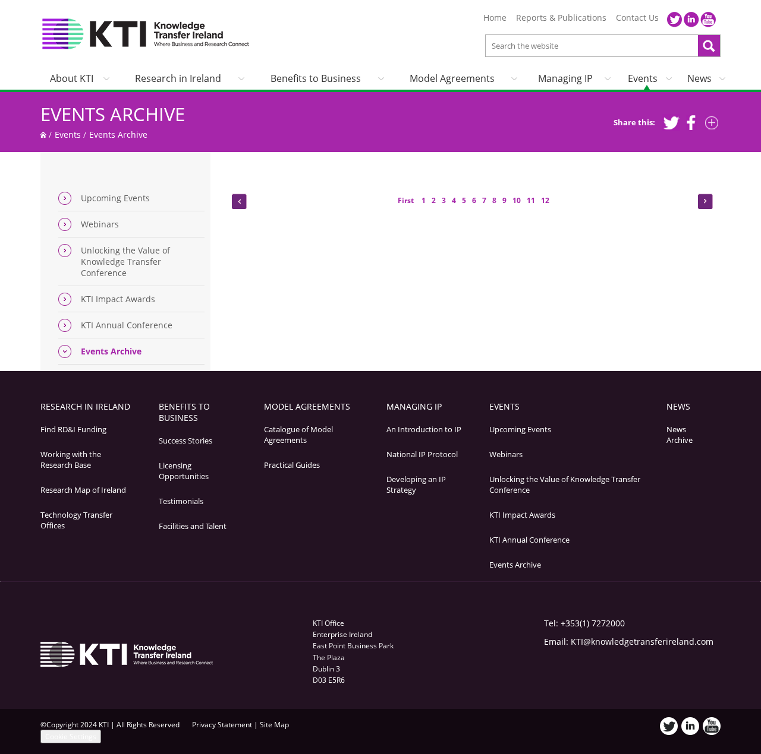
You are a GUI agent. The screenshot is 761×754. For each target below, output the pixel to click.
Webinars (100, 224)
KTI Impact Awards (118, 299)
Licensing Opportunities (184, 470)
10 (516, 200)
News (699, 78)
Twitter (675, 19)
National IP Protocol (422, 454)
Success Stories (185, 440)
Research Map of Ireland (83, 489)
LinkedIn (691, 19)
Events (643, 78)
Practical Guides (292, 465)
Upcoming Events (115, 198)
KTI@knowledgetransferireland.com (642, 641)
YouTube (708, 19)
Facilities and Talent (193, 526)
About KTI (71, 78)
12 (545, 200)
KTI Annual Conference (126, 325)
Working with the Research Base (70, 459)
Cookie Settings (70, 736)
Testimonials (181, 501)
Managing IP (565, 78)
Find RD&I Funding (73, 429)
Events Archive (112, 114)
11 (531, 200)
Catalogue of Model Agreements (298, 434)
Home (495, 17)
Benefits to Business (316, 78)
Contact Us (637, 17)
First (407, 200)
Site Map (274, 725)
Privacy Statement (222, 725)
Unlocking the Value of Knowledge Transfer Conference (125, 261)
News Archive (679, 434)
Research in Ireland (178, 78)
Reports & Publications (561, 17)
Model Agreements (452, 78)
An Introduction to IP (423, 429)
